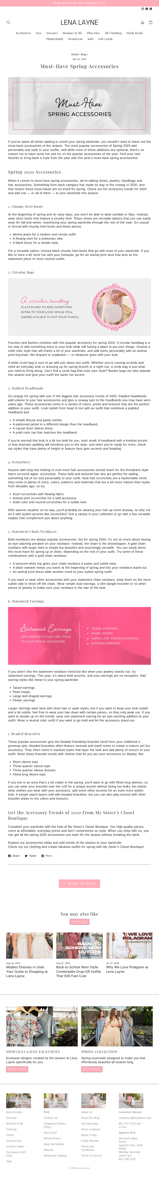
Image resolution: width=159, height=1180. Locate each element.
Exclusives (23, 33)
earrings (29, 675)
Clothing (11, 1129)
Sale (90, 39)
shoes (103, 180)
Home (74, 54)
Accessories (14, 1140)
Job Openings (89, 1123)
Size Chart (50, 1132)
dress (28, 242)
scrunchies (48, 474)
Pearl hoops (21, 692)
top (33, 432)
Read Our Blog (90, 1117)
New (39, 33)
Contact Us (51, 1117)
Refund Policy (52, 1138)
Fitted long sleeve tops (29, 774)
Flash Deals (135, 33)
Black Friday (89, 1135)
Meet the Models (54, 1144)
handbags (129, 180)
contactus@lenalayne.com (135, 1117)
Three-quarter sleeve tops (31, 766)
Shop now (17, 1069)
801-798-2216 (127, 1159)
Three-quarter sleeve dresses (34, 770)
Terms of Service (91, 1155)
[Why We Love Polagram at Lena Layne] (129, 946)
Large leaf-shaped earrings (32, 696)
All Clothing (113, 33)
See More (92, 1069)
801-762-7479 (127, 1123)
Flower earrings (24, 700)
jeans (27, 234)
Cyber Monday (90, 1140)
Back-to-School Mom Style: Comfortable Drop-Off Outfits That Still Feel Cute (78, 971)
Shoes (10, 1135)
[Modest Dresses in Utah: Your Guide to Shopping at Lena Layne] (29, 946)
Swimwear (75, 39)
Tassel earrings (24, 687)
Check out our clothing (24, 846)
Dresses (52, 33)
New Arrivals (14, 1112)
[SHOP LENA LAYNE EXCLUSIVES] (42, 1026)
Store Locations (91, 1129)
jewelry (115, 180)
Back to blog (81, 883)
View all (79, 921)
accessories (33, 145)
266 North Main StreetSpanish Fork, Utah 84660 (131, 1143)
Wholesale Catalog (55, 1155)
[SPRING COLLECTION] (117, 1026)
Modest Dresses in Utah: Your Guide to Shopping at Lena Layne (27, 971)
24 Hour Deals (15, 1146)
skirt (30, 238)
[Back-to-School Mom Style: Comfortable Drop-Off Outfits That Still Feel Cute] (79, 946)
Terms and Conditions (87, 1148)
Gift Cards (105, 39)
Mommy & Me (72, 33)
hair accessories (20, 185)
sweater (30, 567)
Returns (49, 1149)
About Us (87, 1112)
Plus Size (93, 33)
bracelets (48, 745)
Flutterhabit (54, 39)
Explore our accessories (25, 842)
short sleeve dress (39, 428)
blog (83, 54)
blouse (31, 420)
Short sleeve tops (25, 762)
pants (47, 420)
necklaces (23, 539)
